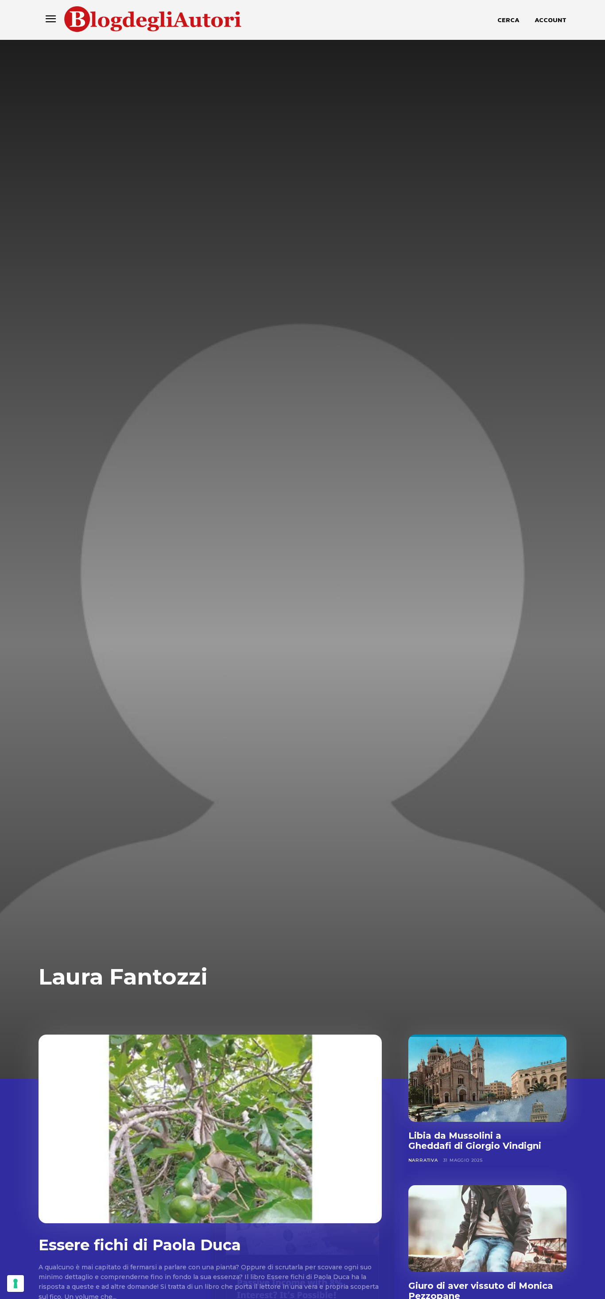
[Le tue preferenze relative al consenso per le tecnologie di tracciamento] (15, 1283)
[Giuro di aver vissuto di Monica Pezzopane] (487, 1228)
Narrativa (423, 1160)
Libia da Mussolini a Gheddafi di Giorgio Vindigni (474, 1140)
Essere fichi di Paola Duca (140, 1245)
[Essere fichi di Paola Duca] (210, 1129)
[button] (508, 20)
